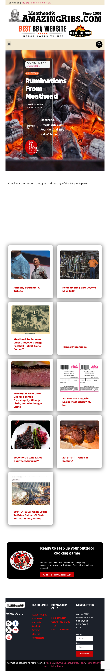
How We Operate (63, 663)
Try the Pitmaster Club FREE (36, 2)
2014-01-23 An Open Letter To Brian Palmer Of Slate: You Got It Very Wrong (30, 515)
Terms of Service (94, 663)
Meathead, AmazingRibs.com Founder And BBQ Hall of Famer (52, 127)
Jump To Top (55, 667)
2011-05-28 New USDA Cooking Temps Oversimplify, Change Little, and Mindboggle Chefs (28, 400)
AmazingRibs (33, 66)
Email (79, 643)
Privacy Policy (78, 663)
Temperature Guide (74, 346)
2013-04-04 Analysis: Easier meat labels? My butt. (76, 402)
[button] (9, 43)
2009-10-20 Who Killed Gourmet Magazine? (28, 459)
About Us (50, 663)
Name (79, 635)
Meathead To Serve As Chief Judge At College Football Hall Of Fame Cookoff (28, 344)
